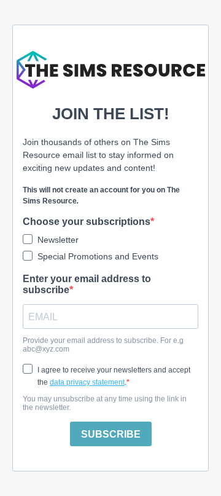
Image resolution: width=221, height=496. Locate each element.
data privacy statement (87, 382)
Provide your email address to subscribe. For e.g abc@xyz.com (103, 344)
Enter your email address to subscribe (87, 284)
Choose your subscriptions (86, 221)
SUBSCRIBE (111, 434)
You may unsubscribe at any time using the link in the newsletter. (105, 403)
